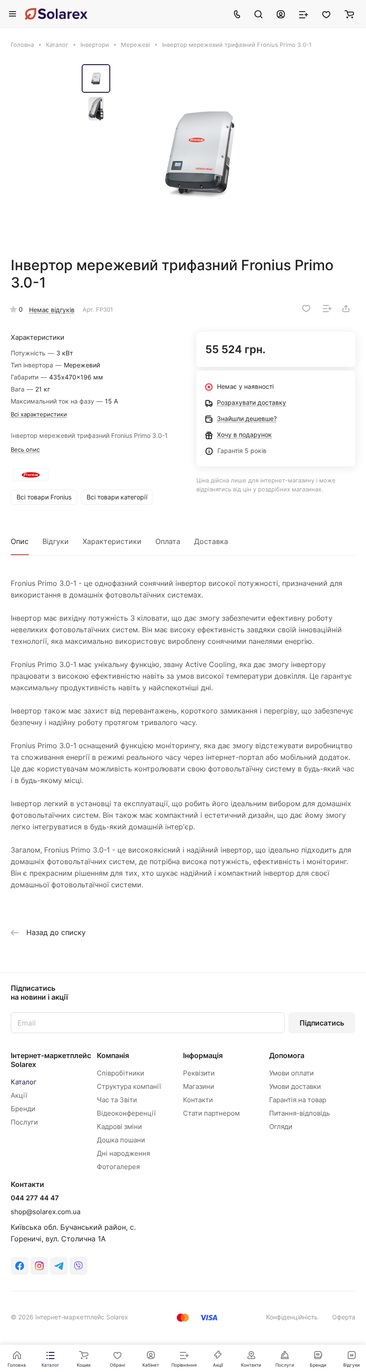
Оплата (167, 541)
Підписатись (321, 1022)
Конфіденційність (292, 1317)
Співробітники (120, 1073)
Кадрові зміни (119, 1126)
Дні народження (123, 1153)
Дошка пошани (121, 1140)
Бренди (23, 1108)
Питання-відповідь (299, 1113)
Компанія (113, 1055)
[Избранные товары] (326, 13)
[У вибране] (306, 308)
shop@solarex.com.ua (45, 1211)
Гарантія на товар (297, 1100)
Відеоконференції (126, 1113)
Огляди (280, 1126)
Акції (19, 1095)
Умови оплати (291, 1073)
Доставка (211, 541)
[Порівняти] (327, 308)
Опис (20, 541)
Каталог (24, 1082)
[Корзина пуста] (349, 13)
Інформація (203, 1055)
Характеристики (112, 541)
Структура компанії (129, 1086)
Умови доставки (295, 1086)
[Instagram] (39, 1266)
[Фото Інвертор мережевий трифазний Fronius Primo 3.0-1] (200, 152)
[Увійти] (281, 13)
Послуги (24, 1122)
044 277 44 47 (35, 1198)
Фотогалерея (118, 1166)
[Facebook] (20, 1266)
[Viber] (78, 1266)
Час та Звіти (117, 1100)
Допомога (286, 1055)
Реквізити (199, 1073)
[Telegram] (59, 1266)
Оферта (343, 1317)
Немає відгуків (52, 309)
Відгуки (55, 541)
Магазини (198, 1086)
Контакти (198, 1100)
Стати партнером (211, 1113)
